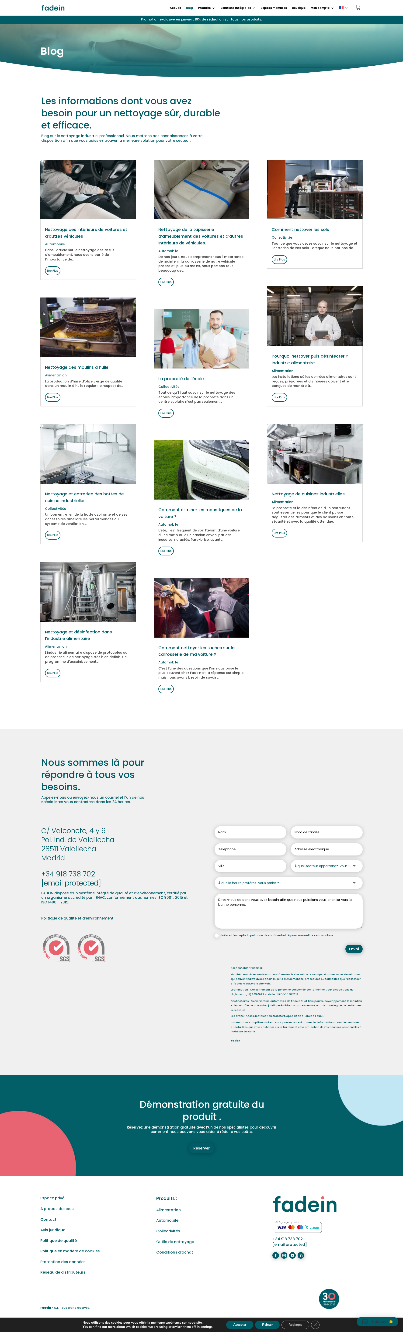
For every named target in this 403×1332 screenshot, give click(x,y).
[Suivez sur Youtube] (292, 1255)
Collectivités (55, 508)
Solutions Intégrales (235, 8)
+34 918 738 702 (68, 874)
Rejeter (267, 1324)
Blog (189, 8)
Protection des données (63, 1261)
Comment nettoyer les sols (300, 229)
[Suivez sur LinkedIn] (301, 1255)
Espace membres (274, 8)
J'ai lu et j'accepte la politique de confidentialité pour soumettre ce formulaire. (277, 935)
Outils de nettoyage (175, 1241)
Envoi (354, 949)
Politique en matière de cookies (70, 1251)
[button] (377, 1321)
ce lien (235, 1040)
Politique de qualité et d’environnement (77, 918)
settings (206, 1327)
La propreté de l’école (181, 379)
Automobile (55, 244)
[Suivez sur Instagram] (284, 1255)
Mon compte (320, 8)
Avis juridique (52, 1230)
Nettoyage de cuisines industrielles (308, 494)
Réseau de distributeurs (62, 1272)
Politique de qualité (58, 1240)
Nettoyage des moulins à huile (76, 367)
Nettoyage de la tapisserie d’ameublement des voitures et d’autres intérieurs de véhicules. (200, 236)
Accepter (239, 1324)
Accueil (175, 8)
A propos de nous (57, 1208)
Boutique (299, 8)
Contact (48, 1219)
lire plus (52, 271)
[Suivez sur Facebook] (275, 1255)
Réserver (201, 1148)
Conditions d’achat (174, 1252)
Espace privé (52, 1198)
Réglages (295, 1324)
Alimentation (56, 375)
